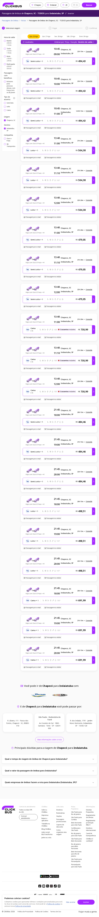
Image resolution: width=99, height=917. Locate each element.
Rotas (23, 20)
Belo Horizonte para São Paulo (76, 824)
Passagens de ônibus (10, 20)
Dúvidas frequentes (90, 811)
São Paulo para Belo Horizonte (76, 840)
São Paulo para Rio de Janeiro (76, 813)
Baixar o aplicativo (45, 819)
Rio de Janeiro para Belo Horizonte (76, 846)
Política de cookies (53, 904)
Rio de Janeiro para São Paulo (76, 834)
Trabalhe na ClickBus (46, 825)
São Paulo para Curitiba (76, 818)
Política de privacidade (23, 906)
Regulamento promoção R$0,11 (90, 823)
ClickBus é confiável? (89, 840)
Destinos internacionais (91, 829)
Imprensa (45, 815)
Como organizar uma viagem (61, 832)
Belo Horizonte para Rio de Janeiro (76, 854)
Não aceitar (70, 902)
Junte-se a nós (46, 838)
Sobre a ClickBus (44, 811)
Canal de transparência (91, 834)
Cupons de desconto (60, 826)
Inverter (71, 13)
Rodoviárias (60, 813)
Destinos (59, 810)
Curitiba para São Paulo (75, 829)
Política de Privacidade (25, 912)
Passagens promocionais (61, 820)
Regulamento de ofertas (90, 816)
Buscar (89, 5)
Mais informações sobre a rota (49, 739)
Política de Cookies (41, 912)
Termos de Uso (55, 912)
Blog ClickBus (46, 829)
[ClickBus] (12, 5)
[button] (89, 51)
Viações (59, 816)
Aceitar (86, 902)
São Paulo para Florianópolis (76, 860)
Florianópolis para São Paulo (76, 866)
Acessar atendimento (25, 817)
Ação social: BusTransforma (47, 833)
